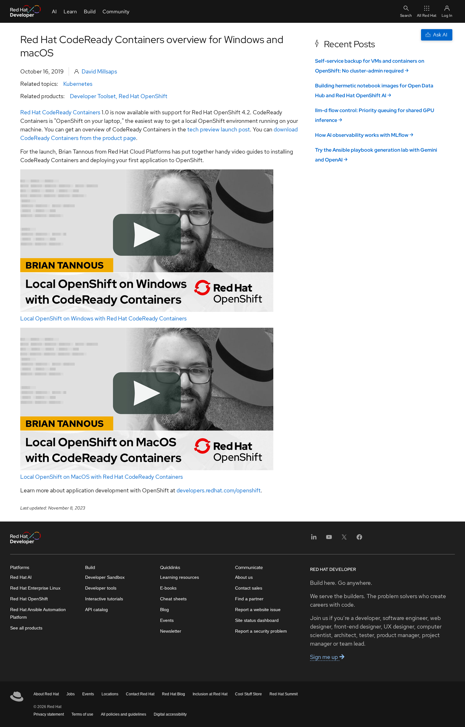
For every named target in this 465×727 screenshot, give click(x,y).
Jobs (70, 694)
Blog (164, 609)
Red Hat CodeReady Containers (60, 112)
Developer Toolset (93, 96)
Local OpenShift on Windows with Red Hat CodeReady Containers (103, 318)
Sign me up (324, 657)
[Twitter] (344, 539)
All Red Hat (427, 15)
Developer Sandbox (105, 577)
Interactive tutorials (104, 598)
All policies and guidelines (123, 714)
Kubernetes (77, 83)
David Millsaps (99, 71)
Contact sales (248, 588)
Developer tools (100, 588)
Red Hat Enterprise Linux (35, 588)
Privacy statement (49, 714)
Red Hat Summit (284, 694)
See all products (26, 627)
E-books (168, 588)
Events (167, 620)
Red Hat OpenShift (143, 96)
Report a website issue (258, 609)
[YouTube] (329, 539)
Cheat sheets (173, 598)
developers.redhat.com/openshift (218, 490)
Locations (110, 694)
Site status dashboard (257, 620)
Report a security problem (261, 631)
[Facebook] (359, 539)
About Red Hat (46, 694)
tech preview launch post (218, 129)
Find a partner (249, 598)
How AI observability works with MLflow (361, 135)
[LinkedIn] (314, 539)
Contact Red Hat (140, 694)
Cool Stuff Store (248, 694)
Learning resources (179, 577)
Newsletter (170, 631)
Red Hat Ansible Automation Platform (38, 613)
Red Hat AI (21, 577)
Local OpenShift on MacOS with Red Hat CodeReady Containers (101, 476)
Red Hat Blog (173, 694)
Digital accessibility (170, 714)
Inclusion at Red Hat (210, 694)
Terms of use (82, 714)
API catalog (96, 609)
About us (244, 577)
